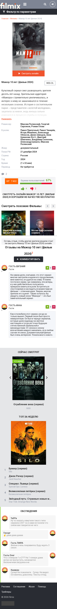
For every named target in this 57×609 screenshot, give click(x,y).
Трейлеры (6, 592)
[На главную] (10, 5)
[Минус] (54, 268)
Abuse (32, 586)
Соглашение (19, 586)
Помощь (42, 586)
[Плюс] (47, 268)
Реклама (5, 586)
